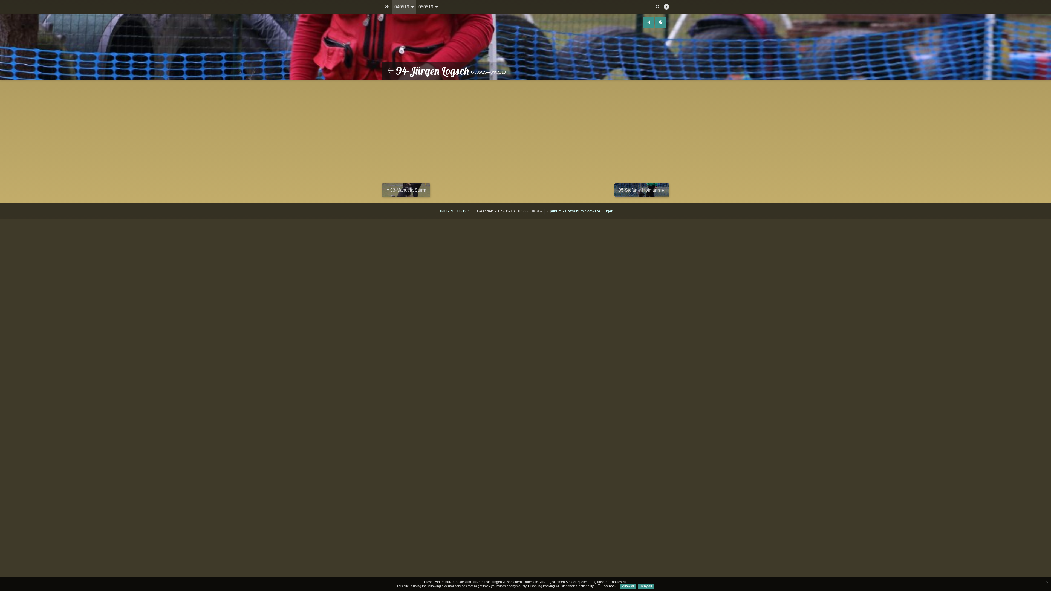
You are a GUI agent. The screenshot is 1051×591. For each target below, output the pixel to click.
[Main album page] (387, 7)
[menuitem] (387, 7)
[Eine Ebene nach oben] (390, 71)
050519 (425, 7)
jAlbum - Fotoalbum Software (575, 211)
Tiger (608, 211)
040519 (401, 7)
